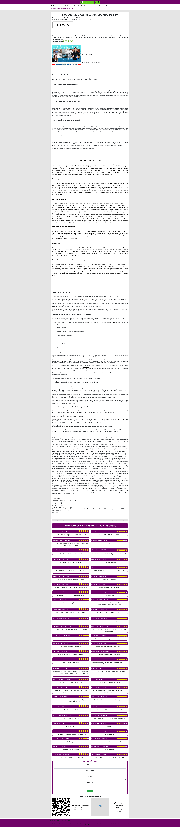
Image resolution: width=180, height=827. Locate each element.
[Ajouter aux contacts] (96, 2)
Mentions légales (54, 820)
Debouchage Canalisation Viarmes (119, 823)
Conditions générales (66, 820)
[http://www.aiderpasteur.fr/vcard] (61, 807)
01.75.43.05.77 (88, 2)
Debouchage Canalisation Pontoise (78, 823)
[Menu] (98, 2)
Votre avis (90, 782)
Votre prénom (90, 770)
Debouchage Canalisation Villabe (90, 824)
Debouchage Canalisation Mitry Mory (99, 823)
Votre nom (90, 764)
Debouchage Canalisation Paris (59, 823)
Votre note (90, 776)
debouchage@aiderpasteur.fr (81, 805)
